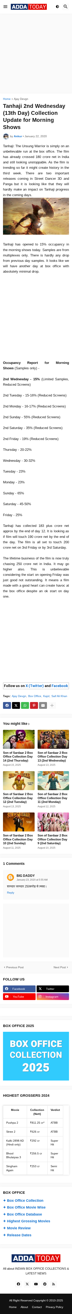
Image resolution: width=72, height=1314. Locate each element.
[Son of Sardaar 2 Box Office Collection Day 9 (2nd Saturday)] (53, 821)
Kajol (46, 696)
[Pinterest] (34, 705)
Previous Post (15, 967)
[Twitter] (16, 705)
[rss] (53, 1284)
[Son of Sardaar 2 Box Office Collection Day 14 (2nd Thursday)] (19, 739)
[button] (5, 6)
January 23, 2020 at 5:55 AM (32, 879)
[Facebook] (7, 705)
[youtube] (36, 1284)
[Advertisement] (36, 53)
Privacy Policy (54, 1307)
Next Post (60, 967)
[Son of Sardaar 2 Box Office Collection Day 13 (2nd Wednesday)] (53, 739)
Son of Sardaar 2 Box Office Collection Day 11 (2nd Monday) (52, 797)
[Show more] (52, 705)
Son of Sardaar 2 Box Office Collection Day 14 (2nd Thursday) (18, 756)
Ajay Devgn (21, 98)
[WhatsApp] (25, 705)
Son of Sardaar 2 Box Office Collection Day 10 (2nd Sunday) (18, 839)
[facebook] (18, 1284)
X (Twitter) (35, 686)
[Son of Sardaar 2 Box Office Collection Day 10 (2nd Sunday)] (19, 821)
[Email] (43, 705)
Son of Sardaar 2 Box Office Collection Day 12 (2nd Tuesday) (18, 797)
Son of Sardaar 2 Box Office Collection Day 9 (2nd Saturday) (52, 839)
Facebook (60, 686)
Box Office (34, 696)
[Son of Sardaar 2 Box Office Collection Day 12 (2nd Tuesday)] (19, 780)
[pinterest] (44, 1284)
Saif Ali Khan (59, 696)
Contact (37, 1307)
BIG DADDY (26, 875)
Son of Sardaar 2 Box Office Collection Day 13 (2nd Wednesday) (52, 756)
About (24, 1307)
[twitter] (27, 1284)
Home (7, 98)
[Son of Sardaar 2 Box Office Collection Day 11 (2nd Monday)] (53, 780)
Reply (10, 892)
